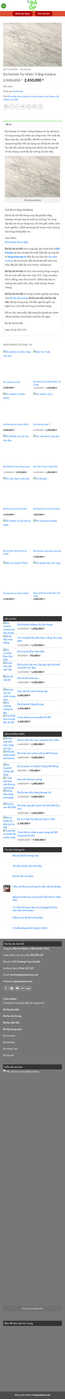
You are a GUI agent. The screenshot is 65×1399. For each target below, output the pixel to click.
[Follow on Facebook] (6, 988)
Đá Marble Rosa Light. (17, 241)
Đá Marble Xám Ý (41, 424)
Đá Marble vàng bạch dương (47, 551)
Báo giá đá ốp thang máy (26, 855)
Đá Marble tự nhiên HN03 (16, 593)
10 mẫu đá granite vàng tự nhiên (30, 927)
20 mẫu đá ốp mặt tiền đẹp (27, 865)
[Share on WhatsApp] (6, 106)
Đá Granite (9, 1035)
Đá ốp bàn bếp (11, 1009)
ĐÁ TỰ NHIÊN (10, 69)
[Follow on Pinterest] (11, 988)
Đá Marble (26, 69)
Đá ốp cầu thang (19, 297)
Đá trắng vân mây (11, 382)
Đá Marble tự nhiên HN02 (16, 424)
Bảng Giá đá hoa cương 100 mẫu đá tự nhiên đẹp (37, 898)
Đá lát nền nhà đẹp (23, 876)
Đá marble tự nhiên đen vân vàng (46, 594)
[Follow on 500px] (28, 988)
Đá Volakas (50, 96)
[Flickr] (23, 988)
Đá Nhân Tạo (10, 1048)
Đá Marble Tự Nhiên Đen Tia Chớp (47, 383)
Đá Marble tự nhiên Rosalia (46, 508)
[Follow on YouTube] (17, 988)
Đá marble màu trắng (17, 96)
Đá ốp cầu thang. (12, 1015)
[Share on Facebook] (11, 106)
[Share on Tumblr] (40, 106)
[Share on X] (17, 106)
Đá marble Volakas (36, 96)
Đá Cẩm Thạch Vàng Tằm (45, 466)
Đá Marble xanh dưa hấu (15, 508)
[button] (3, 6)
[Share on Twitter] (23, 106)
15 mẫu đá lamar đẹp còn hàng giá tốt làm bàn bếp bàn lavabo (35, 909)
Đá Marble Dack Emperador (16, 466)
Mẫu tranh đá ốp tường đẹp (28, 917)
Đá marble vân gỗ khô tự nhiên (15, 552)
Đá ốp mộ (8, 1055)
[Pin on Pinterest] (34, 106)
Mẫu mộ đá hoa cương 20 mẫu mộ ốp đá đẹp (37, 886)
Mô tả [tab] (8, 124)
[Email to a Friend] (28, 106)
